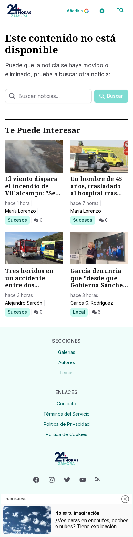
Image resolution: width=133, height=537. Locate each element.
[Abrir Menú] (120, 11)
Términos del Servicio (66, 413)
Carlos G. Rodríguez (91, 303)
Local (80, 312)
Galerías (66, 352)
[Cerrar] (125, 499)
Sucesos (18, 220)
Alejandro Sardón (23, 303)
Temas (66, 372)
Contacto (66, 403)
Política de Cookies (66, 434)
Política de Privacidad (67, 424)
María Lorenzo (20, 211)
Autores (66, 362)
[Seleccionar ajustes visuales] (102, 10)
